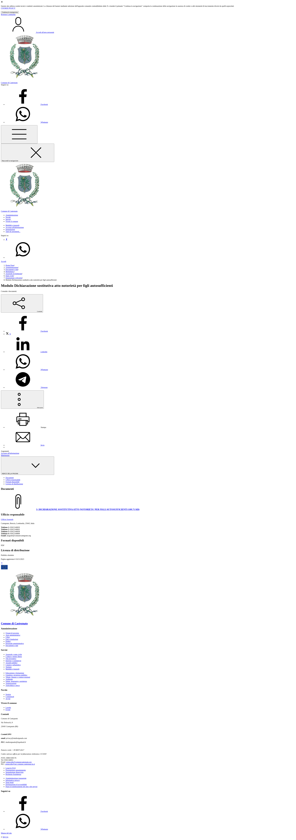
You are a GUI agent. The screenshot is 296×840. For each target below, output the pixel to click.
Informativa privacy (13, 780)
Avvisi (8, 699)
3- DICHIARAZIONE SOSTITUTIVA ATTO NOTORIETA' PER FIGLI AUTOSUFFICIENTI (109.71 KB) (87, 509)
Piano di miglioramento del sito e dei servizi (21, 787)
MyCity (5, 837)
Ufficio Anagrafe (7, 519)
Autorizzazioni (11, 683)
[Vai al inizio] (2, 563)
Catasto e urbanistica (13, 665)
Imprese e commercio (13, 661)
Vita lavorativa (11, 659)
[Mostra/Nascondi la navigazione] (19, 134)
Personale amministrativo (15, 643)
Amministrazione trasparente (16, 778)
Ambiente (9, 679)
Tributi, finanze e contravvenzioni (18, 677)
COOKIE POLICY (8, 8)
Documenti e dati (12, 270)
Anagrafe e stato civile (14, 654)
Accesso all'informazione (15, 227)
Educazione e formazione (15, 673)
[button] (12, 215)
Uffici (8, 637)
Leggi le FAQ (11, 768)
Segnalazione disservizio (14, 772)
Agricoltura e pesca (13, 685)
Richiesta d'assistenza (13, 774)
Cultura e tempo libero (14, 657)
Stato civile (10, 276)
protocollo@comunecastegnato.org (19, 762)
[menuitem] (27, 331)
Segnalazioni (10, 229)
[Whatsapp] (23, 257)
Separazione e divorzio (14, 278)
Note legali (10, 782)
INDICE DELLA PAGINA (10, 473)
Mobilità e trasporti (12, 225)
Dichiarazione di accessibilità (16, 785)
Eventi (8, 710)
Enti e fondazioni (12, 639)
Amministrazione (12, 267)
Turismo (9, 667)
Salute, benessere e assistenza (16, 681)
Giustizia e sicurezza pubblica (16, 675)
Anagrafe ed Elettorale (14, 274)
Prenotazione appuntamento (16, 770)
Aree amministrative (13, 635)
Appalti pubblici (11, 663)
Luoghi (8, 708)
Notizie (8, 694)
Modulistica (10, 272)
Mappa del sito (6, 833)
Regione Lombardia (8, 15)
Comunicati (10, 697)
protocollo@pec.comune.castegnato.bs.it (20, 764)
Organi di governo (12, 633)
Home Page (10, 265)
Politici (8, 641)
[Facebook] (6, 240)
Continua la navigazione (10, 12)
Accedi (3, 261)
